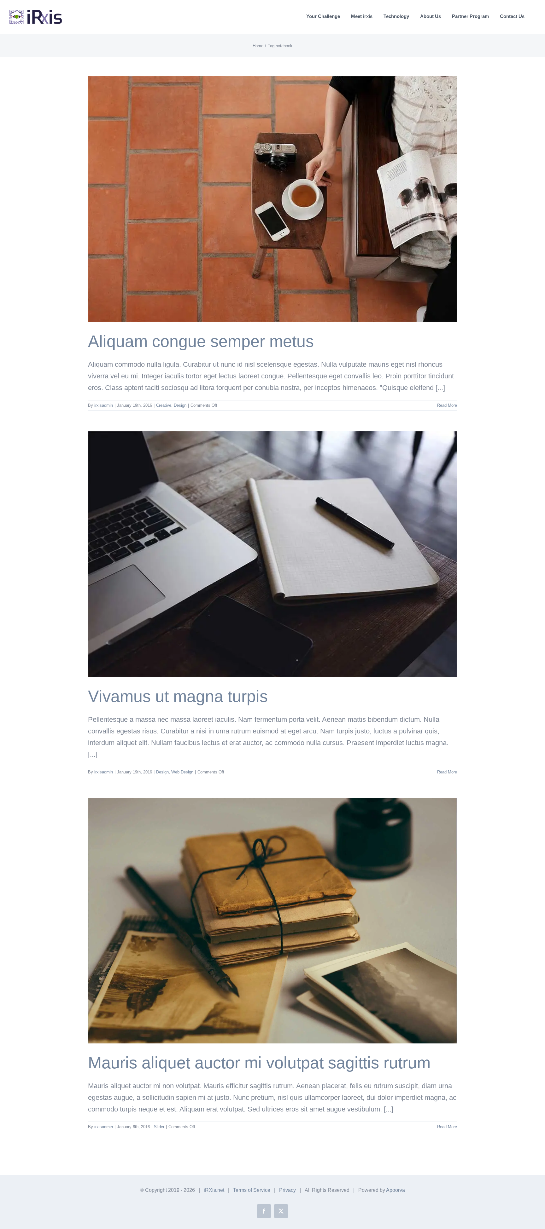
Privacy (287, 1190)
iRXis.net (214, 1190)
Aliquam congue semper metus (201, 341)
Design (180, 405)
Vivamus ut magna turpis (178, 696)
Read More (447, 405)
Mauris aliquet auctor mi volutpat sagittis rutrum (259, 1063)
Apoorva (395, 1190)
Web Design (182, 772)
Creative (163, 405)
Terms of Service (251, 1190)
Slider (159, 1126)
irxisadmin (103, 405)
